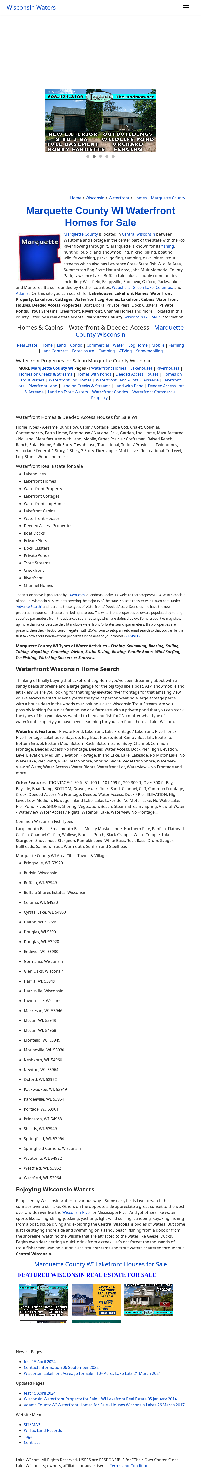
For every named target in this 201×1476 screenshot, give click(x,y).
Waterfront (119, 198)
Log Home (138, 345)
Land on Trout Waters (68, 392)
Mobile (158, 345)
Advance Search (29, 606)
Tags (28, 1436)
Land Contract (55, 351)
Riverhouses (168, 368)
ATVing (125, 351)
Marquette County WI (52, 368)
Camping (106, 351)
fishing (167, 246)
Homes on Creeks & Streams (45, 374)
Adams (22, 293)
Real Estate (27, 345)
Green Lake (143, 287)
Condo (75, 345)
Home (75, 198)
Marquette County (168, 198)
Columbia (164, 287)
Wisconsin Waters (31, 7)
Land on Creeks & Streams (86, 386)
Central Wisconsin (138, 234)
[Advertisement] (100, 51)
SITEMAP (32, 1424)
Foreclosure (83, 351)
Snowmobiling (149, 351)
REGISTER (133, 636)
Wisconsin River (76, 1212)
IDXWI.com (76, 595)
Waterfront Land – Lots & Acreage (127, 380)
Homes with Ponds (94, 374)
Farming (176, 345)
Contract (32, 1442)
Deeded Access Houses (137, 374)
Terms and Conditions (130, 1465)
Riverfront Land (42, 386)
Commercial (98, 345)
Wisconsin (95, 198)
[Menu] (186, 7)
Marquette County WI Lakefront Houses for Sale (100, 1264)
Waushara (121, 287)
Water (118, 345)
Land (61, 345)
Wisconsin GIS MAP (142, 317)
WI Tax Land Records (43, 1430)
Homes (140, 198)
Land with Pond (129, 386)
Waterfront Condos (110, 392)
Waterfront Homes (108, 368)
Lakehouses (141, 368)
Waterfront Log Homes (70, 380)
